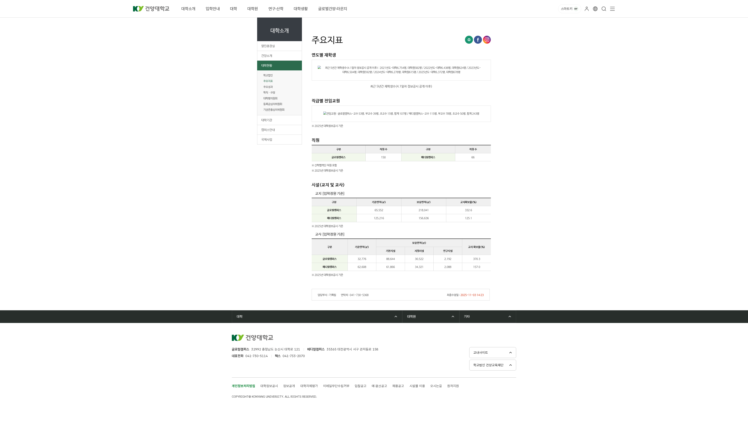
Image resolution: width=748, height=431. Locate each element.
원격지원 (453, 386)
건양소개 (266, 56)
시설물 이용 (417, 386)
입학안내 (213, 8)
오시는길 (436, 386)
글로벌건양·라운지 (332, 8)
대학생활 (301, 8)
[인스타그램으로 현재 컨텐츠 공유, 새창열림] (487, 40)
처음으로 (316, 21)
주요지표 (268, 81)
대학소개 (188, 8)
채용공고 (398, 386)
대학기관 (266, 120)
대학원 (252, 8)
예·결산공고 (379, 386)
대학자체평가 (309, 386)
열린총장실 (268, 46)
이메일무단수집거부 (336, 386)
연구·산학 (275, 8)
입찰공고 (360, 386)
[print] (469, 40)
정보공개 (289, 386)
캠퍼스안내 (268, 130)
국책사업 (266, 140)
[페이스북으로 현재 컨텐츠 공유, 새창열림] (478, 40)
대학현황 (266, 65)
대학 (233, 8)
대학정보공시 (269, 386)
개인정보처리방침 (243, 386)
